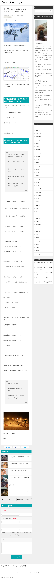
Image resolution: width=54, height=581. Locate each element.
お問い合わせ (36, 572)
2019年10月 (38, 195)
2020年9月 (38, 159)
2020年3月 (38, 179)
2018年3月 (38, 254)
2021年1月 (38, 146)
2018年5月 (38, 247)
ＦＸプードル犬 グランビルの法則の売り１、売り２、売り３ (19, 457)
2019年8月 (38, 201)
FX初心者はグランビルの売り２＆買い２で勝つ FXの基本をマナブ (19, 485)
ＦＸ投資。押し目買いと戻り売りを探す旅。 (17, 470)
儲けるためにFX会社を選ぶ (42, 277)
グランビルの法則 (7, 17)
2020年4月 (38, 175)
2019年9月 (38, 198)
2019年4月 (38, 214)
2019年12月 (38, 188)
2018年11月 (38, 228)
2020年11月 (38, 153)
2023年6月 (38, 127)
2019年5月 (38, 211)
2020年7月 (38, 166)
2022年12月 (38, 133)
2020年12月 (38, 149)
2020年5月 (38, 172)
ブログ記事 (17, 572)
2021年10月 (38, 136)
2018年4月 (38, 250)
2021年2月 (38, 143)
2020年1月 (38, 185)
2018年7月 (38, 241)
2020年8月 (38, 162)
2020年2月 (38, 182)
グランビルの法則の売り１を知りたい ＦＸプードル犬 (19, 464)
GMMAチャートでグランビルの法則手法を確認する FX (19, 492)
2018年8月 (38, 237)
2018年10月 (38, 231)
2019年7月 (38, 205)
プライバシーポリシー (26, 572)
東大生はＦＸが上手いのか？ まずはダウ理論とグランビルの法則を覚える (9, 499)
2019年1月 (38, 221)
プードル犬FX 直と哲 (12, 2)
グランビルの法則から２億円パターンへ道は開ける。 (19, 477)
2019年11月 (38, 192)
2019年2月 (38, 218)
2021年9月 (38, 140)
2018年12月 (38, 224)
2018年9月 (38, 234)
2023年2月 (38, 130)
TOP (8, 565)
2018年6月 (38, 244)
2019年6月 (38, 208)
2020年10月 (38, 156)
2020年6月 (38, 169)
